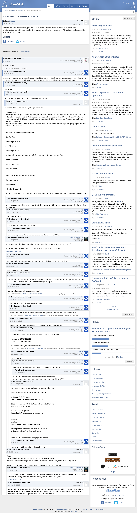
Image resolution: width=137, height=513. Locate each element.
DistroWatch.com (102, 214)
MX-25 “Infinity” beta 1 (103, 173)
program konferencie (107, 296)
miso (81, 284)
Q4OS (119, 202)
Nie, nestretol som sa (101, 342)
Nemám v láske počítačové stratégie (107, 349)
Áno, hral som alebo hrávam (104, 335)
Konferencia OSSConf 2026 (105, 57)
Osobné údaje (87, 509)
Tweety (84, 6)
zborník (122, 296)
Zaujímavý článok (102, 140)
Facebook (10, 41)
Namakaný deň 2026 (102, 25)
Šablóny (134, 7)
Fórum (50, 6)
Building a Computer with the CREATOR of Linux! (113, 137)
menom (107, 149)
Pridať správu (128, 18)
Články (57, 6)
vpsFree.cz (75, 511)
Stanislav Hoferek (76, 237)
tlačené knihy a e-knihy (13, 251)
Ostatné (20, 10)
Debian (98, 239)
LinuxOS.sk (13, 4)
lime (81, 58)
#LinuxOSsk (119, 495)
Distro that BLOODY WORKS (32, 294)
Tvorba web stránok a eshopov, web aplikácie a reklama (120, 466)
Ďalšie (112, 306)
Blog (72, 6)
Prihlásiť (126, 3)
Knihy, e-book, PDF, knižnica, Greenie (112, 460)
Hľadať (134, 12)
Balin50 (107, 254)
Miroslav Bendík (106, 29)
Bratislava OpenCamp (104, 118)
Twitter (22, 41)
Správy (65, 6)
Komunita (100, 51)
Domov (5, 10)
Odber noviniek (98, 509)
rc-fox (81, 71)
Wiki (78, 6)
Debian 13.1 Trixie (101, 223)
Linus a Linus (99, 126)
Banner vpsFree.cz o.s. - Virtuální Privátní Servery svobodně (113, 454)
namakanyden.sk (102, 48)
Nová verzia (100, 168)
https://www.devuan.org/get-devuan (108, 165)
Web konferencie (102, 84)
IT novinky (100, 273)
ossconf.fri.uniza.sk (103, 299)
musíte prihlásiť (25, 51)
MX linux (99, 186)
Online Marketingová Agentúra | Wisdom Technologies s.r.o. (105, 466)
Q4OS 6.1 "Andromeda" (104, 195)
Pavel (106, 198)
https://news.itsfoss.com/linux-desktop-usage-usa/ (113, 270)
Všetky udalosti (112, 309)
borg (81, 82)
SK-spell (113, 472)
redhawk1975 (109, 130)
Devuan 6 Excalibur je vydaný (107, 145)
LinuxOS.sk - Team (60, 509)
